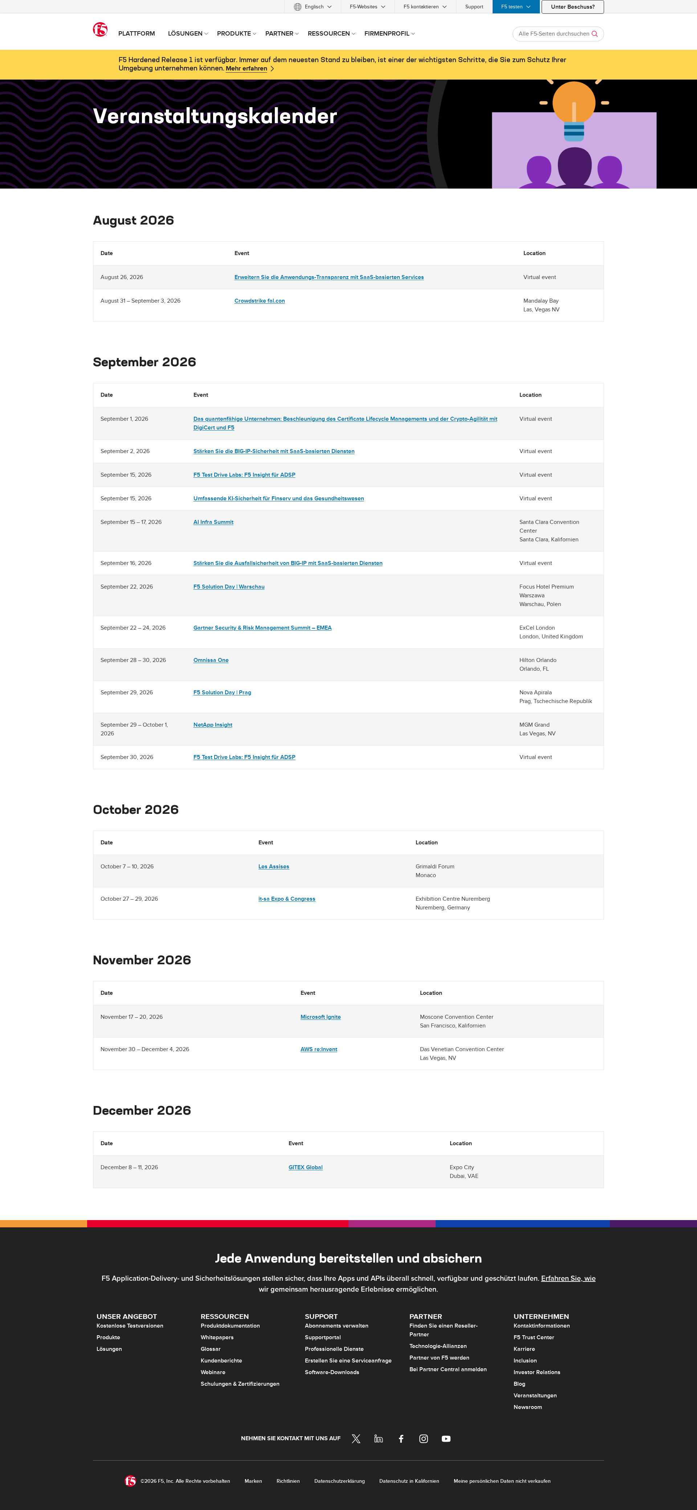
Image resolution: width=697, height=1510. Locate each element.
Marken (253, 1481)
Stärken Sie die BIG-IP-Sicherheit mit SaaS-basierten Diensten (274, 451)
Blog (519, 1384)
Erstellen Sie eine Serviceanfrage (348, 1360)
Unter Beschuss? (573, 7)
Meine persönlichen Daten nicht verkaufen (502, 1481)
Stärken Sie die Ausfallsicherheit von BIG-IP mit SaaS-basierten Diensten (288, 563)
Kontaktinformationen (542, 1325)
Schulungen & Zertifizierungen (240, 1384)
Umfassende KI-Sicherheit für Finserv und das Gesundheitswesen (278, 498)
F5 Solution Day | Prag (222, 692)
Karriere (524, 1349)
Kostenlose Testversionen (130, 1325)
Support (474, 7)
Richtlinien (288, 1481)
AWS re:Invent (319, 1049)
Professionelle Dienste (334, 1349)
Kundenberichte (221, 1360)
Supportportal (323, 1337)
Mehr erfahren (246, 68)
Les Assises (273, 866)
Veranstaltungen (535, 1395)
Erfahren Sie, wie (568, 1278)
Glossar (211, 1349)
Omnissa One (211, 660)
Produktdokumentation (230, 1325)
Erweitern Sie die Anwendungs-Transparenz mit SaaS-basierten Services (329, 277)
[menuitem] (313, 6)
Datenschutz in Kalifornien (409, 1481)
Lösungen (109, 1349)
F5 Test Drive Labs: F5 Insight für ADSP (244, 475)
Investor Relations (537, 1372)
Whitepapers (217, 1337)
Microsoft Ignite (321, 1017)
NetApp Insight (212, 724)
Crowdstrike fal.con (260, 300)
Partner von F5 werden (439, 1357)
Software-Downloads (332, 1372)
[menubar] (348, 6)
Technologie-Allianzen (438, 1346)
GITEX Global (306, 1167)
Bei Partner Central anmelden (448, 1369)
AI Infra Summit (213, 522)
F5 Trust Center (534, 1337)
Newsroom (528, 1407)
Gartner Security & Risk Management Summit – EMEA (262, 627)
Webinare (213, 1372)
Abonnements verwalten (336, 1325)
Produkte (108, 1337)
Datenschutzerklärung (339, 1481)
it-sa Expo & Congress (286, 899)
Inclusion (525, 1360)
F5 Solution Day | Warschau (229, 586)
